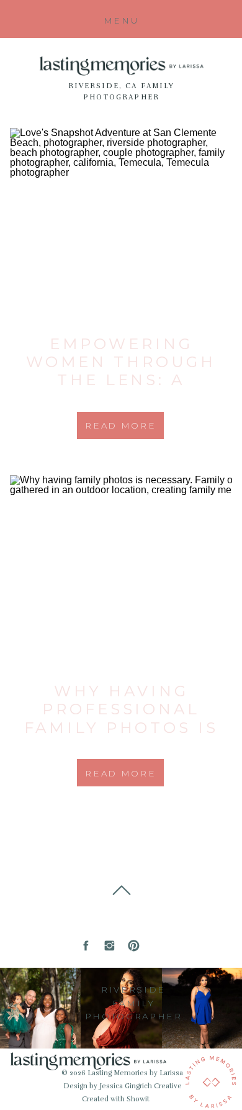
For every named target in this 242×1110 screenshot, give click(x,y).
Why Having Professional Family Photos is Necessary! (121, 718)
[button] (121, 20)
